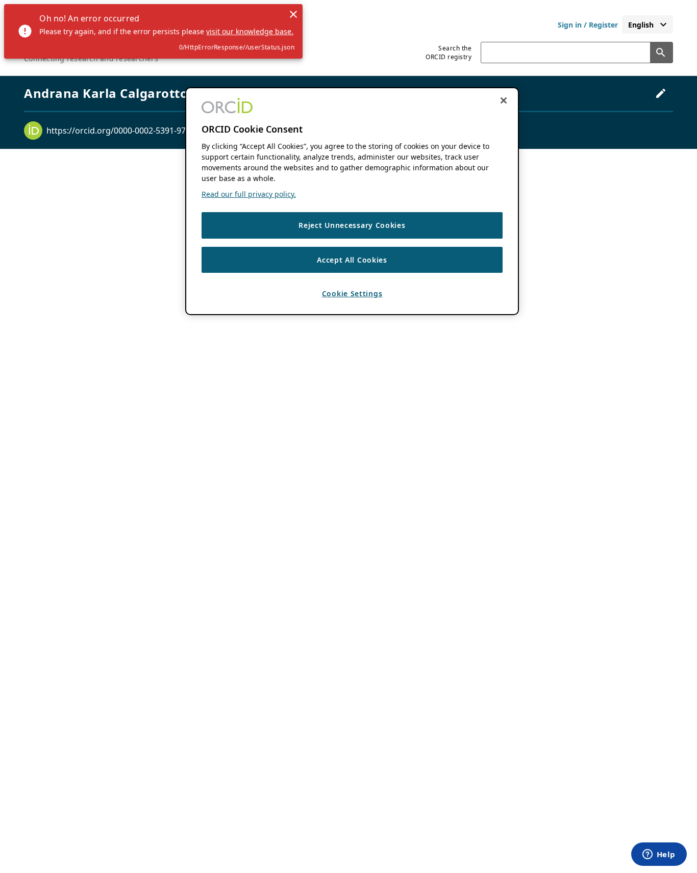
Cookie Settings (352, 294)
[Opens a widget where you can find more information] (659, 855)
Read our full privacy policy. (249, 194)
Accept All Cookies (352, 260)
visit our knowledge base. (249, 31)
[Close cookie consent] (503, 100)
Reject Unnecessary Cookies (351, 225)
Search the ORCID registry (448, 52)
